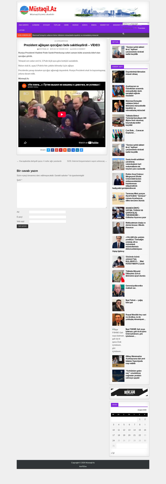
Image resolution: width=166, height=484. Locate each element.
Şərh (19, 180)
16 (145, 430)
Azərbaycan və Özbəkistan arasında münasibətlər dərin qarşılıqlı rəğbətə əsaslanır (134, 91)
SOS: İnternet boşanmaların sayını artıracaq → (87, 161)
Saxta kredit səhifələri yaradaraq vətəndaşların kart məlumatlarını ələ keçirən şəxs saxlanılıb (135, 164)
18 (119, 435)
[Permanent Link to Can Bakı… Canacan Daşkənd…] (118, 135)
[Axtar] (123, 33)
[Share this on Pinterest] (60, 150)
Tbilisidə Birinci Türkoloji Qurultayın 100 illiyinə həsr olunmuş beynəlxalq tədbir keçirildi (136, 120)
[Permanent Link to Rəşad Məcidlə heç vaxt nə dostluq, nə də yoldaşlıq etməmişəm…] (118, 320)
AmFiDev (83, 466)
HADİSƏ (75, 25)
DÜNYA (84, 25)
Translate (141, 28)
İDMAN (93, 25)
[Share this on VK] (69, 150)
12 (124, 430)
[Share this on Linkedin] (77, 150)
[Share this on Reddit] (65, 150)
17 (114, 435)
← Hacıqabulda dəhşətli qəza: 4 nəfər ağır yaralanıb (39, 161)
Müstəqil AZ (44, 49)
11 (119, 430)
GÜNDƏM (35, 25)
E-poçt (19, 217)
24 (114, 441)
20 (129, 435)
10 (114, 430)
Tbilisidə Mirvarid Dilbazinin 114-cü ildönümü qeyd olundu (135, 273)
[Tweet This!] (48, 150)
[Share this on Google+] (56, 150)
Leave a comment (78, 49)
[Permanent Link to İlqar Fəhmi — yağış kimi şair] (118, 305)
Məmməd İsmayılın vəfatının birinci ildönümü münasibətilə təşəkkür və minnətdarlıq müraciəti (65, 35)
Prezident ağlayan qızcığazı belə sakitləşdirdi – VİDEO (62, 45)
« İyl (112, 453)
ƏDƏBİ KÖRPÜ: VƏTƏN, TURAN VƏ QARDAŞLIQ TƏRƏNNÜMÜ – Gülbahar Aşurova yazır (136, 212)
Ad (18, 212)
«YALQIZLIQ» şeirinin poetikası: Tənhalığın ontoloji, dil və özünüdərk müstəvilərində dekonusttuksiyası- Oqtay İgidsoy (128, 244)
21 (134, 435)
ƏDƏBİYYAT (104, 25)
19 (124, 435)
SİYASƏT (46, 25)
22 (140, 435)
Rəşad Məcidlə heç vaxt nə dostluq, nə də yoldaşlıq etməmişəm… (136, 317)
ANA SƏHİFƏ (23, 25)
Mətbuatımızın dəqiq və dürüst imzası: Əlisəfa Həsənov (135, 225)
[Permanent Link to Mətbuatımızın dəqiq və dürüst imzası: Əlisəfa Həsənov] (118, 228)
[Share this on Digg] (73, 150)
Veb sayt (20, 221)
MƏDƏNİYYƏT (118, 25)
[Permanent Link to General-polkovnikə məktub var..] (118, 291)
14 (134, 430)
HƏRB (66, 25)
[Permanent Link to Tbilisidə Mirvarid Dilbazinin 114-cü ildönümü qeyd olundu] (118, 276)
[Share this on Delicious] (81, 150)
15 (140, 430)
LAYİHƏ (21, 30)
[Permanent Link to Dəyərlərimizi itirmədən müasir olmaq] (118, 77)
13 (129, 430)
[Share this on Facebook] (52, 150)
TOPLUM (57, 25)
